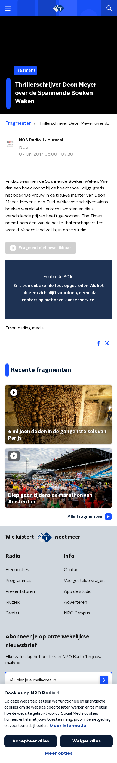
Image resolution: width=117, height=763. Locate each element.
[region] (58, 289)
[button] (8, 8)
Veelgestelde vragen (84, 580)
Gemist (12, 613)
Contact (72, 570)
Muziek (12, 602)
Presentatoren (20, 591)
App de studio (78, 591)
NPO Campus (77, 613)
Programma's (18, 580)
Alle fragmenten (84, 516)
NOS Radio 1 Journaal (41, 140)
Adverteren (75, 602)
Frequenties (17, 570)
